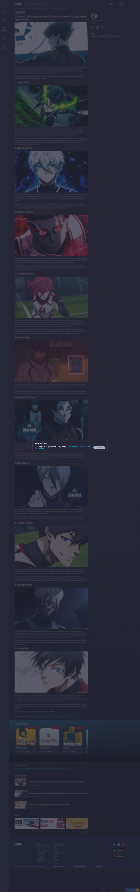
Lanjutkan (99, 447)
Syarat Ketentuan (74, 447)
